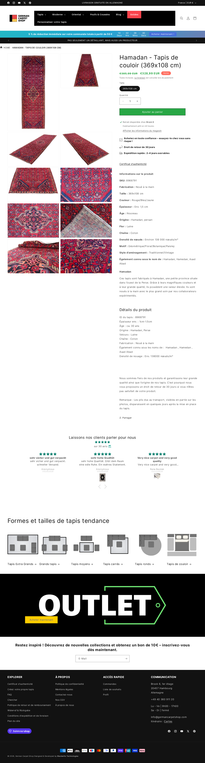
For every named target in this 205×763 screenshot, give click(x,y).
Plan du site (14, 721)
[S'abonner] (126, 658)
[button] (181, 18)
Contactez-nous (63, 694)
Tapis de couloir (177, 564)
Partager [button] (127, 417)
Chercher (12, 700)
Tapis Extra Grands (20, 564)
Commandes (109, 684)
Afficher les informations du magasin (142, 130)
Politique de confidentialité (69, 684)
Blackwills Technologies (67, 756)
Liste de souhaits (112, 689)
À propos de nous (64, 705)
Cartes (168, 721)
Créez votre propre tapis (21, 689)
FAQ (10, 694)
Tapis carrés (111, 564)
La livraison (139, 78)
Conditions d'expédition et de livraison (28, 715)
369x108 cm (130, 88)
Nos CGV (60, 700)
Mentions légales (64, 689)
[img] (103, 442)
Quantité (123, 95)
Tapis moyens (80, 564)
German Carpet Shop (24, 756)
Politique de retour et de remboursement (29, 705)
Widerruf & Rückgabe (19, 710)
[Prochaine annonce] (196, 40)
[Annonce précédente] (8, 40)
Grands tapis (47, 564)
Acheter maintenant (41, 619)
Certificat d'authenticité (132, 163)
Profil (106, 694)
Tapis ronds (143, 564)
